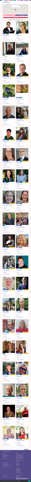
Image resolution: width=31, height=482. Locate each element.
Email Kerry (4, 229)
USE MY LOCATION (16, 17)
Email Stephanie (18, 442)
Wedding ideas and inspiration (6, 456)
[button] (27, 2)
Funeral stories (17, 464)
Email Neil (4, 421)
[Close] (19, 6)
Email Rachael (4, 37)
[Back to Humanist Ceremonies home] (6, 2)
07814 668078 (18, 336)
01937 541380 (5, 123)
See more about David (20, 82)
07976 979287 (5, 144)
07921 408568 (18, 59)
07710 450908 (18, 294)
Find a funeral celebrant (18, 455)
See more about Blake (6, 274)
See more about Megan (20, 61)
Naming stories (17, 465)
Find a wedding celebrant (5, 455)
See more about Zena (6, 380)
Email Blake (4, 272)
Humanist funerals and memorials (19, 454)
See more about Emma (20, 103)
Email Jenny (4, 314)
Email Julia (4, 442)
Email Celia (4, 143)
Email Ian (4, 122)
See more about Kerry (7, 232)
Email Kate (18, 207)
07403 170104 (5, 315)
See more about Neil (6, 423)
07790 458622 (18, 123)
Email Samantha (18, 421)
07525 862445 (5, 59)
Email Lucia (4, 207)
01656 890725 (5, 443)
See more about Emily (20, 188)
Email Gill (4, 101)
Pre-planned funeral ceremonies (19, 458)
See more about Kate (6, 82)
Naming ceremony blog (5, 467)
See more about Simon (7, 402)
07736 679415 (18, 144)
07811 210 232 (18, 186)
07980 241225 (5, 294)
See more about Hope (7, 253)
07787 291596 (5, 186)
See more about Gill (6, 103)
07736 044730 (18, 251)
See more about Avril (20, 381)
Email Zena (4, 378)
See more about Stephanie (20, 445)
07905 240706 (5, 80)
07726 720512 (5, 165)
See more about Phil (6, 295)
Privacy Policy (4, 476)
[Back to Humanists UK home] (22, 478)
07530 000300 (5, 251)
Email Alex (18, 272)
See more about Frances (20, 359)
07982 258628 (18, 38)
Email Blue (4, 357)
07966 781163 (18, 165)
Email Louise (18, 143)
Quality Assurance (18, 476)
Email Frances (18, 357)
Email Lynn (18, 314)
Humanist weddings (5, 454)
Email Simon (4, 400)
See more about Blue (6, 359)
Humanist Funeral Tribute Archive (19, 460)
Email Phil (4, 293)
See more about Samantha (20, 423)
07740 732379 (5, 336)
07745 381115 (18, 80)
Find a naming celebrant (5, 464)
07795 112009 (5, 38)
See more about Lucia (7, 210)
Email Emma (18, 101)
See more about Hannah (20, 124)
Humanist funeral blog (18, 461)
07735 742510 (5, 422)
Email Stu (18, 293)
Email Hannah (18, 122)
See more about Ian (6, 124)
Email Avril (18, 378)
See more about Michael (20, 231)
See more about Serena (7, 338)
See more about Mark (20, 167)
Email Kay (18, 37)
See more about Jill (19, 338)
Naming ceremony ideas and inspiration (7, 465)
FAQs (16, 459)
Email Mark (18, 400)
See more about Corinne (7, 167)
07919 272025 (18, 315)
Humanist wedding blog (5, 458)
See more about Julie (6, 188)
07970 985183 (18, 422)
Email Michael (18, 229)
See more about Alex (20, 274)
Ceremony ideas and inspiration (19, 456)
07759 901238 (18, 443)
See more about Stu (19, 295)
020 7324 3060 (18, 472)
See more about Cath (6, 61)
